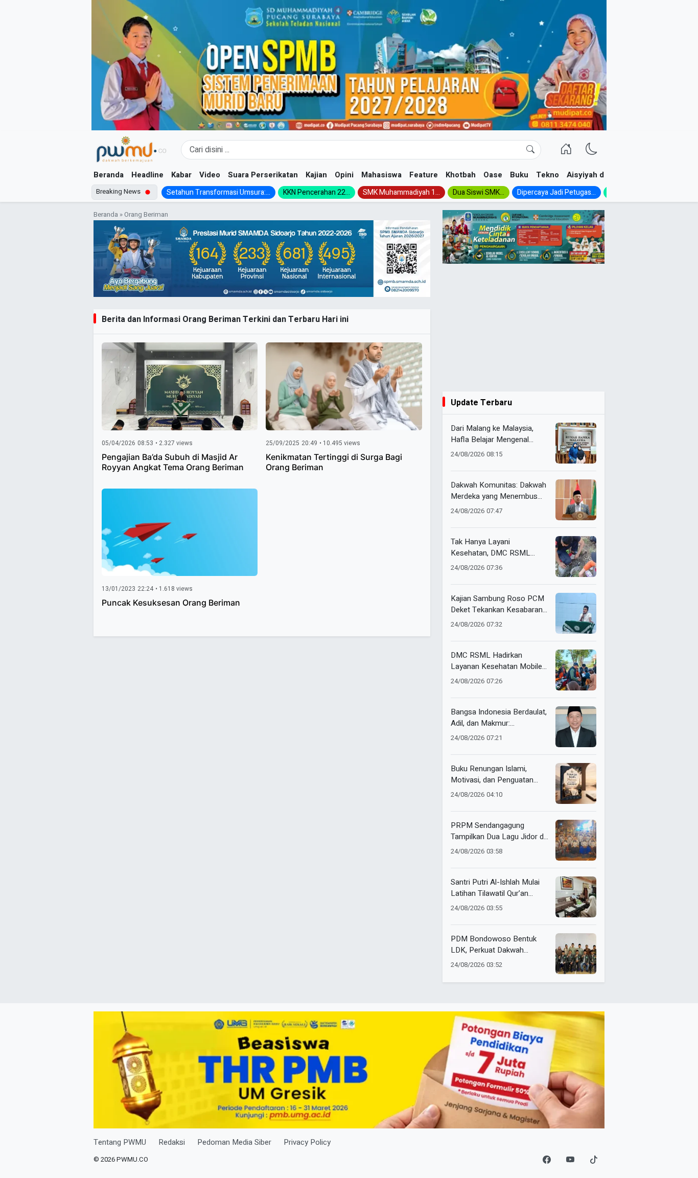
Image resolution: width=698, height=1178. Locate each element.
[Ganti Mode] (591, 150)
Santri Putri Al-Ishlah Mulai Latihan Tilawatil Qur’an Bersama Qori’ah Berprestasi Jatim (499, 887)
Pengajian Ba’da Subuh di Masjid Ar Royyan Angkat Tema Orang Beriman (173, 462)
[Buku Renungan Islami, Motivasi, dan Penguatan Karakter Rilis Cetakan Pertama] (575, 783)
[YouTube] (570, 1160)
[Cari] (530, 149)
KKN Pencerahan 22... (316, 192)
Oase (492, 174)
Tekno (547, 174)
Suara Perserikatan (263, 174)
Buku (519, 174)
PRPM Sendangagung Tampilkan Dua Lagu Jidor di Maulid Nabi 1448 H (498, 831)
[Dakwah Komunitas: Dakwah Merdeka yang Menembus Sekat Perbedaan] (575, 499)
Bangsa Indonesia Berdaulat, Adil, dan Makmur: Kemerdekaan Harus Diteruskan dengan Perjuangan (499, 717)
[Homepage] (131, 149)
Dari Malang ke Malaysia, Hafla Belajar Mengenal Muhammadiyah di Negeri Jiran (493, 434)
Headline (147, 174)
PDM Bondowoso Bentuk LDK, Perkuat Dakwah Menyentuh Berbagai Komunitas (494, 944)
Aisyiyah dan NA (596, 174)
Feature (423, 174)
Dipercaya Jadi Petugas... (556, 192)
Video (209, 174)
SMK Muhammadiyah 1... (401, 192)
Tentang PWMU (120, 1142)
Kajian (316, 174)
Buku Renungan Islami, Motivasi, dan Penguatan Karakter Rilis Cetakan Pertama (492, 774)
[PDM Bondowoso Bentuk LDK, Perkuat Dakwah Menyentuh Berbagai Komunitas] (575, 953)
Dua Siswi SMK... (478, 192)
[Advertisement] (523, 327)
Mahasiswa (381, 174)
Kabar (181, 174)
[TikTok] (593, 1160)
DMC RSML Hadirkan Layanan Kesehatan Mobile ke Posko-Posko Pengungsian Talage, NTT (496, 661)
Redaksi (171, 1142)
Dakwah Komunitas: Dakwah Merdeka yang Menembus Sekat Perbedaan (498, 490)
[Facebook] (546, 1160)
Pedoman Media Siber (234, 1142)
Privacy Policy (307, 1142)
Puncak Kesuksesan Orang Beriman (171, 602)
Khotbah (461, 174)
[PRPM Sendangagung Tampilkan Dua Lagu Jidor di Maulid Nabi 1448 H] (575, 840)
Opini (344, 174)
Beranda (109, 174)
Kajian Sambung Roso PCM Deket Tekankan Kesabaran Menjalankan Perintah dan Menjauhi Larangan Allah (497, 604)
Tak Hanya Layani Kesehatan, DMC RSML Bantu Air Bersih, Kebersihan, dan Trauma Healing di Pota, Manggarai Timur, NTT (499, 547)
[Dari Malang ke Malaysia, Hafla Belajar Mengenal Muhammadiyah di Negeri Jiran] (575, 443)
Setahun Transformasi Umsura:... (218, 192)
